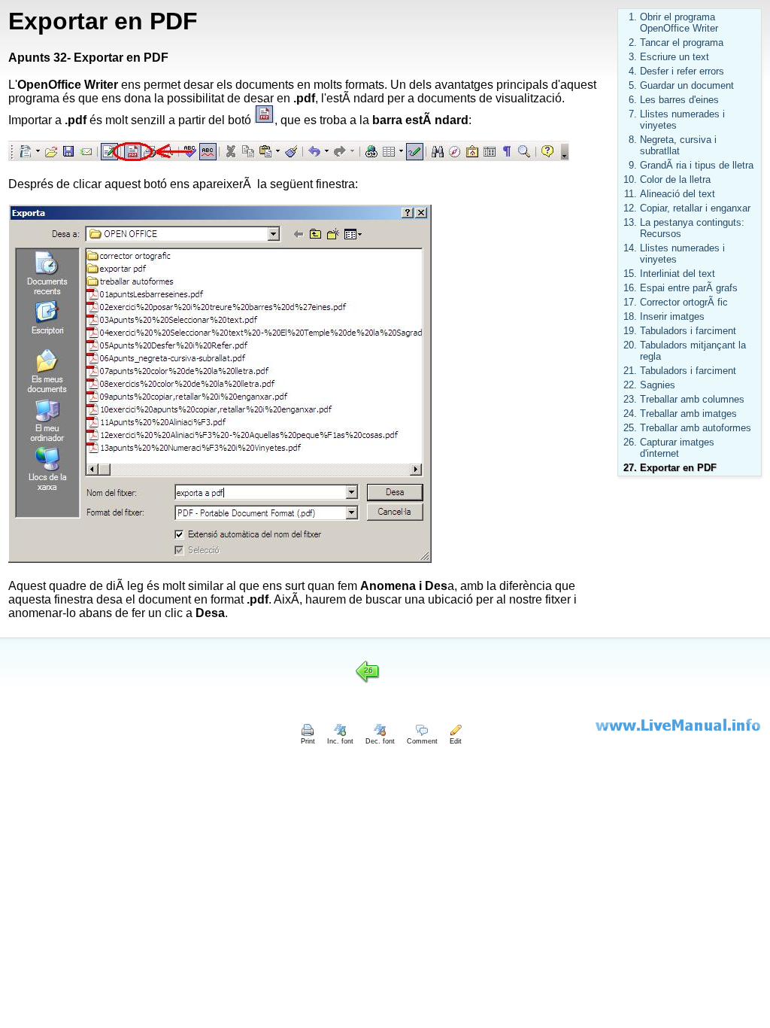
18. (630, 316)
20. (630, 345)
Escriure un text (674, 56)
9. (633, 165)
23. (630, 399)
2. (633, 42)
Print (308, 741)
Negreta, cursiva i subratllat (678, 145)
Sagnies (657, 385)
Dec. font (380, 741)
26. (630, 442)
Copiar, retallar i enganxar (695, 208)
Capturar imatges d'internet (677, 447)
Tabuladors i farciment (688, 330)
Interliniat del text (677, 273)
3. (633, 56)
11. (630, 193)
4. (633, 71)
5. (633, 85)
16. (630, 287)
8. (633, 139)
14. (630, 248)
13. (630, 222)
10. (630, 179)
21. (630, 370)
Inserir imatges (672, 316)
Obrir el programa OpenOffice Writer (679, 22)
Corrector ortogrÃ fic (684, 302)
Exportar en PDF (678, 467)
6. (633, 99)
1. (633, 17)
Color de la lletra (675, 179)
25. (630, 427)
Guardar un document (687, 85)
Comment (422, 741)
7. (633, 114)
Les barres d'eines (679, 99)
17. (630, 302)
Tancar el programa (681, 42)
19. (630, 330)
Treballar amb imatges (688, 413)
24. (630, 413)
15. (630, 273)
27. (630, 467)
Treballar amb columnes (692, 399)
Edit (456, 741)
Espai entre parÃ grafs (689, 287)
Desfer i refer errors (682, 71)
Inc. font (340, 741)
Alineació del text (677, 193)
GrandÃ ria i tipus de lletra (696, 165)
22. (630, 385)
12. (630, 208)
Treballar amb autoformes (695, 427)
